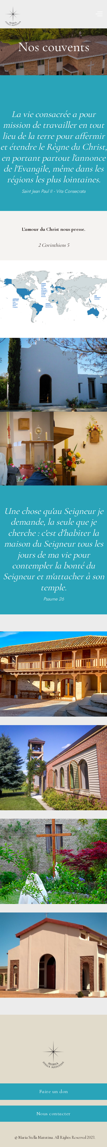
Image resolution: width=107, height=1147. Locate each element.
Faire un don (53, 1091)
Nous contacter (54, 1113)
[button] (99, 14)
